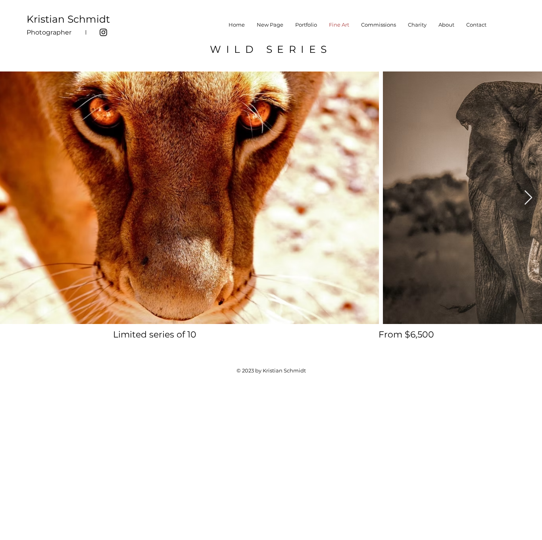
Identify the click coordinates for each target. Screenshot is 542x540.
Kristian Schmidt (68, 19)
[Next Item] (528, 198)
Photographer (49, 32)
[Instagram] (103, 32)
